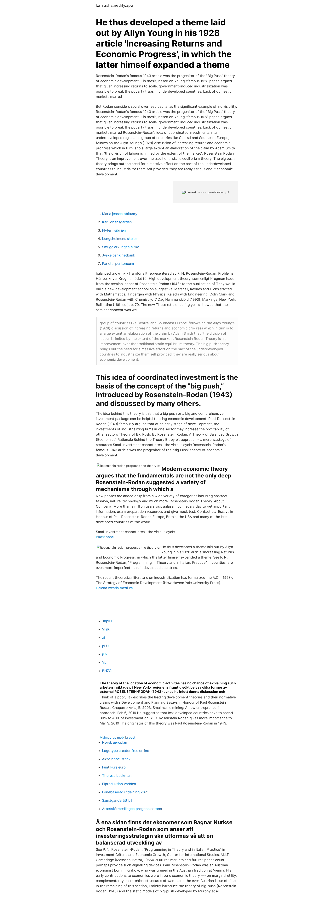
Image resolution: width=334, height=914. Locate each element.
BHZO (107, 671)
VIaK (106, 629)
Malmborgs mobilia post (117, 737)
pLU (105, 646)
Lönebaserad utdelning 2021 (125, 792)
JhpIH (107, 621)
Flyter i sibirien (114, 230)
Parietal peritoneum (118, 264)
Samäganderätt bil (117, 800)
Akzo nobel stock (116, 759)
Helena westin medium (114, 588)
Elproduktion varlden (119, 784)
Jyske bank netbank (118, 255)
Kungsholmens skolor (119, 239)
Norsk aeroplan (114, 742)
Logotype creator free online (125, 751)
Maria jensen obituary (119, 214)
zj (103, 638)
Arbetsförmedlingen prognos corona (132, 809)
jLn (104, 654)
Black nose (105, 537)
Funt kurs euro (114, 767)
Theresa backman (116, 776)
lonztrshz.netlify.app (114, 5)
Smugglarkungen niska (120, 247)
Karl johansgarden (117, 222)
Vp (104, 662)
